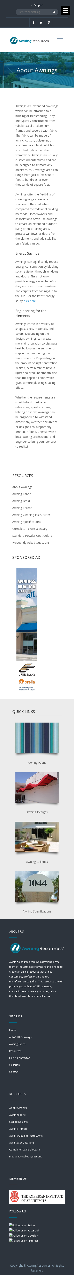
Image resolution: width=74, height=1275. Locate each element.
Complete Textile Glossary (29, 529)
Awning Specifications (26, 522)
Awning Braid (21, 501)
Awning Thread (22, 508)
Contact (13, 1072)
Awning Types (17, 1044)
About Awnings (22, 487)
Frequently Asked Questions (31, 542)
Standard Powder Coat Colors (32, 536)
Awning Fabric (21, 494)
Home (12, 1030)
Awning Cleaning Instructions (31, 515)
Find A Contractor (19, 1058)
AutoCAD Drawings (20, 1037)
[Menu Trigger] (65, 10)
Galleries (14, 1065)
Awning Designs (37, 812)
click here (29, 301)
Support (38, 5)
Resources (15, 1051)
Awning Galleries (37, 862)
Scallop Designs (18, 1121)
